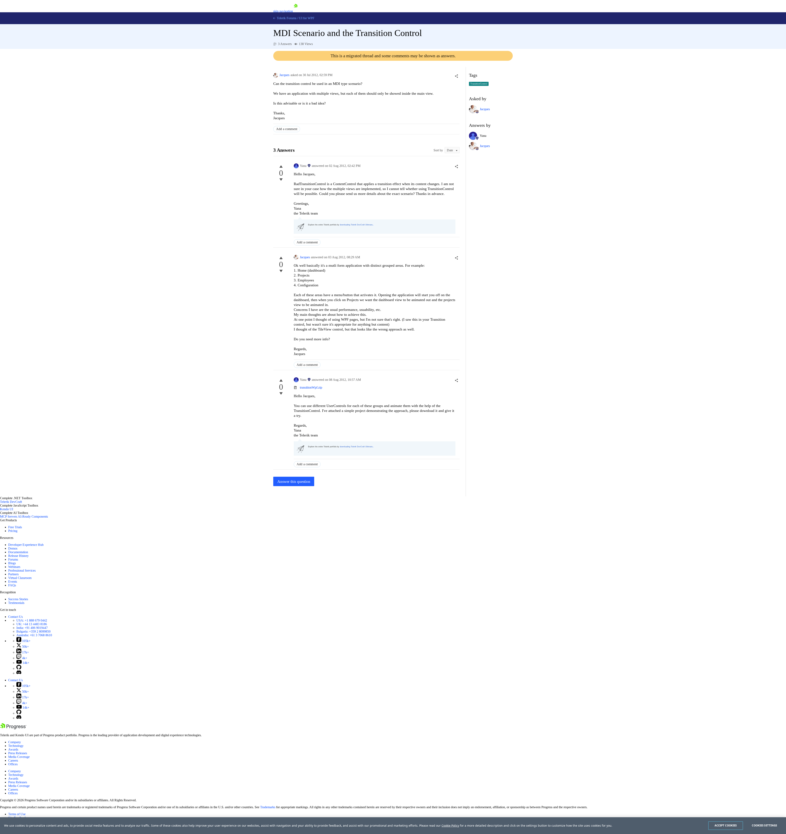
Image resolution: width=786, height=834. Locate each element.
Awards (13, 749)
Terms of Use (17, 814)
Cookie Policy (450, 825)
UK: (31, 624)
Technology (16, 745)
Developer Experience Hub (26, 544)
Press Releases (17, 753)
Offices (13, 764)
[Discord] (18, 673)
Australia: (34, 635)
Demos (12, 548)
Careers (13, 760)
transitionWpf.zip (311, 387)
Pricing (12, 531)
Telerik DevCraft (11, 502)
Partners (13, 574)
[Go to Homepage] (295, 11)
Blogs (12, 563)
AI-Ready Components (33, 516)
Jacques (284, 75)
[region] (393, 825)
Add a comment (286, 129)
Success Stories (18, 599)
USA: (31, 620)
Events (12, 581)
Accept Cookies (726, 825)
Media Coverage (19, 757)
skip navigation (283, 11)
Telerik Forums (286, 18)
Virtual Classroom (20, 578)
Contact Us (15, 616)
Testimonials (16, 603)
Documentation (18, 552)
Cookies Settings (764, 825)
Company (14, 742)
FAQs (12, 585)
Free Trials (15, 527)
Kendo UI (6, 509)
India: (32, 627)
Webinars (14, 567)
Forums (13, 559)
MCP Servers (8, 516)
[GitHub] (18, 668)
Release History (18, 555)
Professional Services (22, 570)
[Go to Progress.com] (13, 728)
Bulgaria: (33, 631)
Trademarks (267, 807)
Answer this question (293, 481)
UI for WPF (306, 18)
